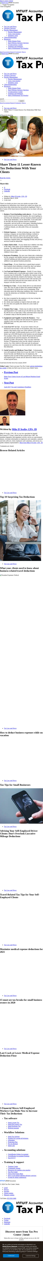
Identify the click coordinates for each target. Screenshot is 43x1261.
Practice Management (11, 30)
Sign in (24, 52)
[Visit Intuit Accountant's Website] (13, 3)
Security (6, 1191)
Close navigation (5, 6)
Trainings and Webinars (15, 46)
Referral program (13, 1128)
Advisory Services (10, 28)
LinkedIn (7, 1224)
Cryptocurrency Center (15, 45)
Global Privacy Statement (9, 1246)
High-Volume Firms (14, 41)
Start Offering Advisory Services (18, 43)
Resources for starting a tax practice (19, 1170)
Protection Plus (13, 1142)
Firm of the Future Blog (15, 1174)
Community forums (14, 1168)
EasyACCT (12, 1158)
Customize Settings (31, 1255)
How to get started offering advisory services (22, 1175)
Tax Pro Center (13, 1172)
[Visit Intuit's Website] (4, 3)
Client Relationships (10, 37)
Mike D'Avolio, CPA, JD (19, 196)
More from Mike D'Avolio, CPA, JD (31, 443)
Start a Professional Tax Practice (18, 48)
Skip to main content (6, 1)
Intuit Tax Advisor (14, 1136)
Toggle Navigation (8, 5)
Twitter (6, 1220)
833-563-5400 (11, 1198)
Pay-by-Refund (13, 1144)
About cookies (8, 1193)
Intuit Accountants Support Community (10, 52)
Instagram (7, 1222)
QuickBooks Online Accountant (18, 1154)
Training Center (13, 1166)
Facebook (7, 1218)
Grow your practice (14, 34)
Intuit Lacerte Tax (13, 1122)
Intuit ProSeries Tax (14, 1126)
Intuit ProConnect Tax (15, 1124)
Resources (7, 39)
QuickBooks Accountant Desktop (18, 1156)
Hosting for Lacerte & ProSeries (18, 1138)
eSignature (11, 1140)
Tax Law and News (10, 26)
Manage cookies (9, 1195)
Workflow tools (13, 35)
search (2, 99)
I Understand (11, 1255)
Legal (6, 1188)
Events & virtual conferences (17, 1177)
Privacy (6, 1189)
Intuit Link (11, 1146)
